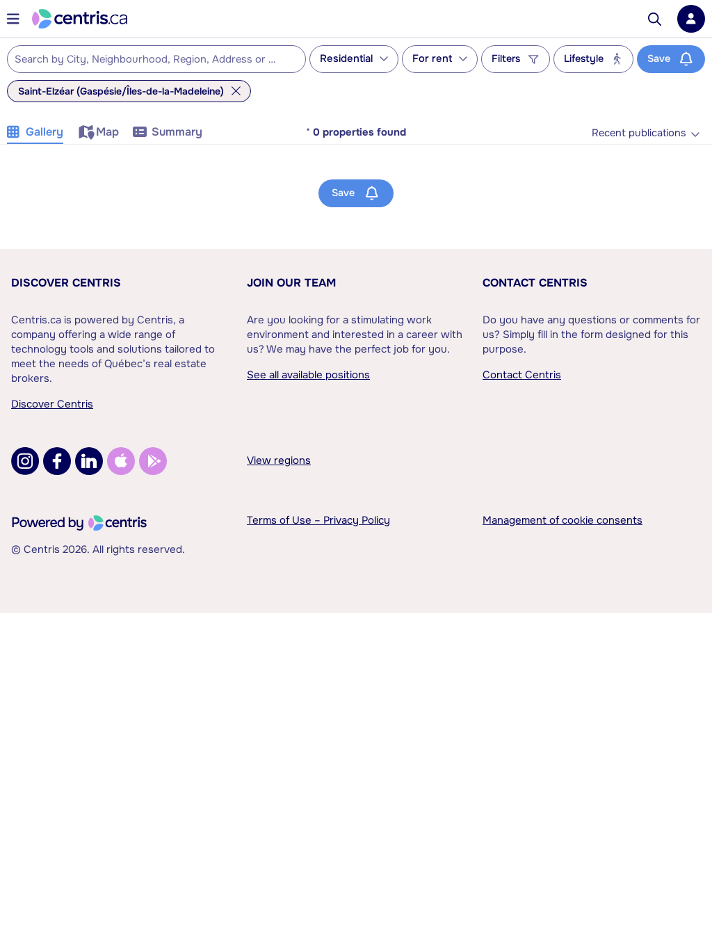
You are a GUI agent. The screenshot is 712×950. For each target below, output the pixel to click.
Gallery (44, 131)
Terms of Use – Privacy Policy (318, 520)
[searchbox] (148, 59)
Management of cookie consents (562, 520)
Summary (177, 131)
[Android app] (153, 461)
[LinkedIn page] (89, 461)
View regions (279, 460)
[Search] (654, 19)
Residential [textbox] (346, 58)
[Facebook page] (57, 461)
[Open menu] (13, 19)
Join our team (291, 282)
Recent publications (639, 133)
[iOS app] (121, 461)
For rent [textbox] (432, 58)
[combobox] (156, 59)
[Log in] (691, 19)
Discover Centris (66, 282)
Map (107, 131)
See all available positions (308, 375)
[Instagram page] (25, 461)
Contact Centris (535, 282)
